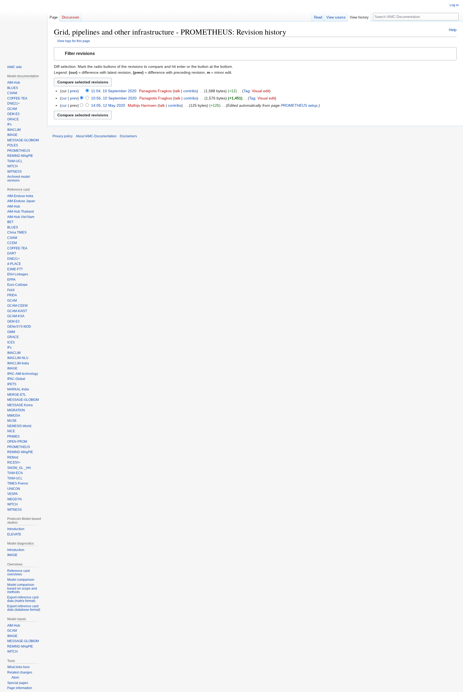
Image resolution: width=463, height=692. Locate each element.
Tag (247, 91)
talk (177, 91)
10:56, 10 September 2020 (114, 98)
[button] (255, 54)
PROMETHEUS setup (299, 105)
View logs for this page (73, 41)
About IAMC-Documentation (96, 136)
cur (64, 98)
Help (453, 30)
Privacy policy (63, 136)
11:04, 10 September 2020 (113, 91)
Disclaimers (128, 136)
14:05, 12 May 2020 (108, 105)
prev (73, 91)
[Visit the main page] (23, 29)
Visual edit (260, 91)
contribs (190, 91)
